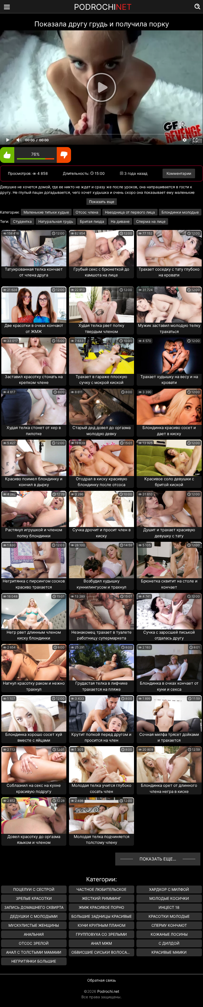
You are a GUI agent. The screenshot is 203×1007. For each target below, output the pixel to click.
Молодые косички (169, 898)
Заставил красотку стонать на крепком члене (34, 379)
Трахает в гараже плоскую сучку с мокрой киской (101, 379)
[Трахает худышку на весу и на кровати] (169, 355)
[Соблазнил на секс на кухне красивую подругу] (33, 764)
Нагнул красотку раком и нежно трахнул (34, 686)
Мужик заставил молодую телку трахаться (169, 328)
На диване (120, 221)
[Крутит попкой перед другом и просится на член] (101, 713)
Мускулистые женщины (33, 925)
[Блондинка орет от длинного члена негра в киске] (169, 764)
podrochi (103, 7)
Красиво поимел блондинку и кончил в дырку (33, 481)
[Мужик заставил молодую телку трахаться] (169, 304)
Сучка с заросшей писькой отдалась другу (169, 635)
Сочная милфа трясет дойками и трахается (169, 737)
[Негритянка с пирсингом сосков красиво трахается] (33, 560)
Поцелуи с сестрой (33, 889)
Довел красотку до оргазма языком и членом (33, 839)
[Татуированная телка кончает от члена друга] (33, 248)
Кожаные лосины (169, 934)
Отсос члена (87, 212)
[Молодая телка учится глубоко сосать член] (101, 764)
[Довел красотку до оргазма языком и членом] (33, 815)
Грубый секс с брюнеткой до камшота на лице (101, 272)
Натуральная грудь (55, 221)
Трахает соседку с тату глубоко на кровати (169, 272)
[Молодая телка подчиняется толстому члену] (101, 815)
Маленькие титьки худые (46, 212)
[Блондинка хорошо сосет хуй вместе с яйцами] (33, 713)
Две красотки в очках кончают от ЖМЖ (33, 328)
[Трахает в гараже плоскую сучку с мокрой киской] (101, 355)
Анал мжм (101, 943)
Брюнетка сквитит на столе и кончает (169, 584)
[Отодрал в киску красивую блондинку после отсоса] (101, 458)
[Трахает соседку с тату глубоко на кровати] (169, 248)
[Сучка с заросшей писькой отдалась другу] (169, 611)
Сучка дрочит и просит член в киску (101, 532)
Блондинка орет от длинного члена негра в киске (169, 788)
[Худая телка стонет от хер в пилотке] (33, 407)
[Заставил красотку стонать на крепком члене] (33, 355)
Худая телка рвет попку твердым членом (101, 328)
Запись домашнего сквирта (33, 907)
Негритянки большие (33, 961)
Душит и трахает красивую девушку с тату (169, 532)
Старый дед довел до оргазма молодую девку (101, 430)
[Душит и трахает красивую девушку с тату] (169, 509)
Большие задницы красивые (101, 916)
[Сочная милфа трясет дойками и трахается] (169, 713)
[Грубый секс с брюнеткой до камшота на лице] (101, 248)
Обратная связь (101, 980)
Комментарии (179, 173)
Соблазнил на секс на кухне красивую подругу (34, 788)
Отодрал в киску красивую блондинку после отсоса (101, 481)
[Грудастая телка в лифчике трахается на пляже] (101, 662)
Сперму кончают (169, 925)
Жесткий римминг (101, 898)
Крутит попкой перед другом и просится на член (101, 737)
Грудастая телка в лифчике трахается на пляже (101, 686)
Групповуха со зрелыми (101, 934)
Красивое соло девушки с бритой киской (169, 481)
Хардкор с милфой (169, 889)
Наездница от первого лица (130, 212)
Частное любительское (101, 889)
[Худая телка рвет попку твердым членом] (101, 304)
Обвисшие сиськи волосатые (102, 952)
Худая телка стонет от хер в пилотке (34, 430)
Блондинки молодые (180, 212)
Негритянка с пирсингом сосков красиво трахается (34, 584)
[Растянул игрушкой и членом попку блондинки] (33, 509)
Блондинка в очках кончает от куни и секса (169, 686)
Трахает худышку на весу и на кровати (169, 379)
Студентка (22, 221)
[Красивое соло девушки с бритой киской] (169, 458)
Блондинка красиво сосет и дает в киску (169, 430)
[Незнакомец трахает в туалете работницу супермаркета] (101, 611)
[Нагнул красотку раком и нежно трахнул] (33, 662)
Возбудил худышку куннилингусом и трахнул (101, 584)
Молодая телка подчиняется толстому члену (101, 839)
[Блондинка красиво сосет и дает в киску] (169, 407)
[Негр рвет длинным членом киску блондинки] (33, 611)
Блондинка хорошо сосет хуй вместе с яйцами (33, 737)
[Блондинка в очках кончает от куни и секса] (169, 662)
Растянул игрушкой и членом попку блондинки (33, 532)
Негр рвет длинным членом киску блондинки (34, 635)
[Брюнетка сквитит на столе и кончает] (169, 560)
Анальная (34, 934)
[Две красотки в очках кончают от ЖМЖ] (33, 304)
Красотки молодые (169, 916)
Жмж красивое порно (101, 907)
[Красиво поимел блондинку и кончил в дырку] (33, 458)
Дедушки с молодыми (34, 916)
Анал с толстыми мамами (33, 952)
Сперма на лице (150, 221)
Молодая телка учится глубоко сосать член (101, 788)
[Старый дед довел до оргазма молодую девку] (101, 407)
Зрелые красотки (34, 898)
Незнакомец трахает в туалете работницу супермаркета (101, 635)
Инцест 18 (169, 907)
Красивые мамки (169, 952)
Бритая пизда (92, 221)
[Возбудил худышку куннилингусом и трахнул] (101, 560)
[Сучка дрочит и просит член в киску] (101, 509)
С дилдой (169, 943)
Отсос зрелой (34, 943)
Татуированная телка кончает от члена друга (34, 272)
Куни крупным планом (101, 925)
